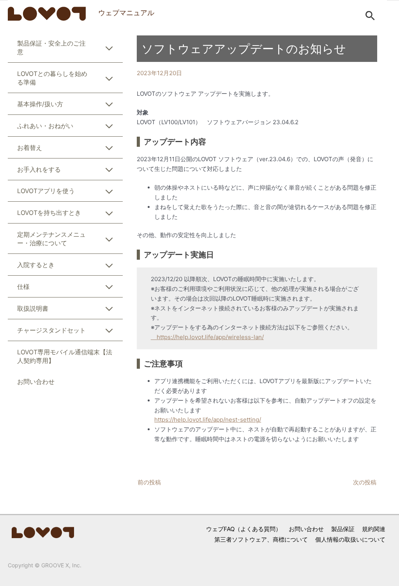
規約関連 (373, 529)
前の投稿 (149, 482)
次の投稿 (364, 482)
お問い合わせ (306, 529)
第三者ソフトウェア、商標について (261, 539)
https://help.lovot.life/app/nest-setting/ (207, 419)
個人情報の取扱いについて (350, 539)
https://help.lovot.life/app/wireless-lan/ (207, 337)
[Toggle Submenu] (109, 49)
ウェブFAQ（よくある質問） (243, 529)
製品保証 (343, 529)
